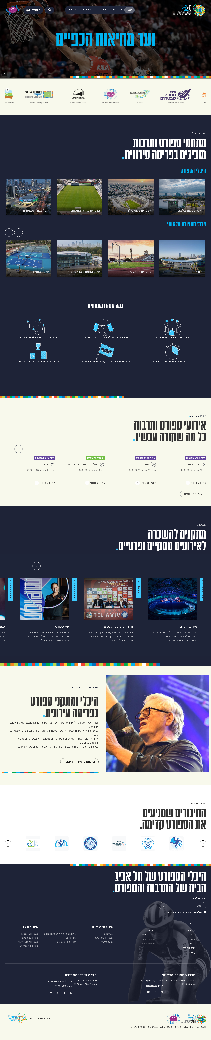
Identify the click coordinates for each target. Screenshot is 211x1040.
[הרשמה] (163, 906)
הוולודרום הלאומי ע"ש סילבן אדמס (60, 933)
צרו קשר (71, 9)
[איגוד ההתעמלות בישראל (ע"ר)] (119, 843)
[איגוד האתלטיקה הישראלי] (62, 843)
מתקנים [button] (36, 10)
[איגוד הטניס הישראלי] (148, 843)
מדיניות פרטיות (148, 943)
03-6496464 (151, 985)
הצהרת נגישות (148, 934)
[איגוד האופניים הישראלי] (33, 843)
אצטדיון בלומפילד (29, 933)
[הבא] (18, 232)
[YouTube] (147, 991)
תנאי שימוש (171, 912)
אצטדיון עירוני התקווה (28, 941)
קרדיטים (192, 952)
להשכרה (104, 9)
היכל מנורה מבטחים (29, 945)
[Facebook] (153, 991)
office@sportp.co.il (57, 981)
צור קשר (151, 930)
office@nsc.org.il (149, 980)
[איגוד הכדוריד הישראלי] (176, 843)
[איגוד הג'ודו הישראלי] (90, 843)
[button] (4, 73)
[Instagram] (160, 991)
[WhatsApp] (56, 992)
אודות (119, 9)
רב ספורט (108, 933)
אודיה (145, 464)
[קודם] (9, 232)
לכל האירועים (193, 494)
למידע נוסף (198, 483)
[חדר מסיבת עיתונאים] (108, 599)
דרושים (192, 943)
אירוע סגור (192, 464)
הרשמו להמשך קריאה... (79, 762)
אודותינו (192, 930)
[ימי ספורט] (44, 599)
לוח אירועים (89, 9)
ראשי (129, 9)
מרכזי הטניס (107, 941)
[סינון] (49, 10)
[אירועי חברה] (172, 599)
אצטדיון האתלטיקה (104, 937)
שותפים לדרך (189, 948)
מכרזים (192, 939)
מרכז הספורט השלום (66, 941)
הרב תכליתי (71, 937)
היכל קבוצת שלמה (29, 937)
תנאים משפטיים (147, 939)
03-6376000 (60, 986)
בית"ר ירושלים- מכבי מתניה (80, 464)
